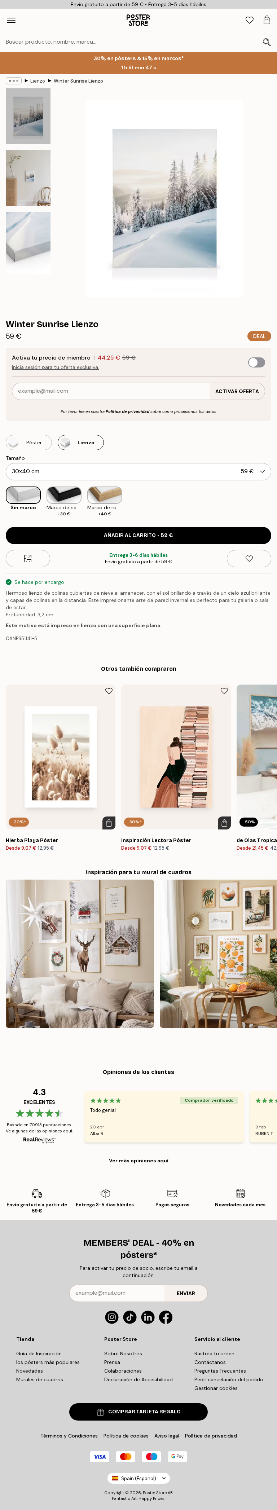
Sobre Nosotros (123, 1353)
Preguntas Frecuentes (220, 1371)
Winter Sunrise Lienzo (78, 81)
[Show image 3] (28, 243)
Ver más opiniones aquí (138, 1160)
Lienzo (37, 81)
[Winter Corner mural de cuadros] (80, 954)
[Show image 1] (28, 116)
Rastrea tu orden (214, 1353)
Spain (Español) (138, 1478)
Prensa (112, 1362)
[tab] (249, 20)
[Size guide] (28, 558)
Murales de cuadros (39, 1379)
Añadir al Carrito (138, 535)
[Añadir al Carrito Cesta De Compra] (108, 822)
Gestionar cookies (216, 1388)
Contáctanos (210, 1362)
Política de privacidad (127, 411)
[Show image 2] (28, 178)
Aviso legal (166, 1435)
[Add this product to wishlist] (249, 558)
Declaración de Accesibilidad (138, 1379)
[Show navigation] (11, 20)
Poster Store (155, 1492)
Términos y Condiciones (69, 1435)
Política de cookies (126, 1435)
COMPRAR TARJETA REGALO (144, 1412)
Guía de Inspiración (39, 1353)
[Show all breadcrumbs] (14, 80)
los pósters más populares (48, 1362)
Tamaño (15, 458)
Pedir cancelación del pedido (228, 1379)
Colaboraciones (123, 1371)
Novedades (29, 1371)
